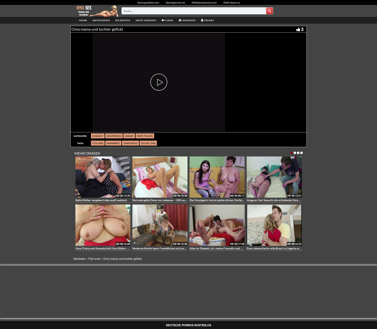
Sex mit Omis (148, 143)
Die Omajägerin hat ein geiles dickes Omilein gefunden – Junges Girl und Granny (238, 200)
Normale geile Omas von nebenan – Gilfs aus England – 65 (167, 200)
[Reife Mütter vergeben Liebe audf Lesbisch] (103, 177)
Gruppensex (114, 135)
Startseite (79, 259)
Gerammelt (113, 143)
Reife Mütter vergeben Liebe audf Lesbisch (101, 200)
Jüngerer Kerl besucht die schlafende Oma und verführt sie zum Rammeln (291, 200)
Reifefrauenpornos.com (204, 2)
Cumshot (97, 135)
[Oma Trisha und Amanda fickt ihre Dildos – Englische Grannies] (103, 225)
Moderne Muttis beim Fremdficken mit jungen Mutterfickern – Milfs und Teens (180, 248)
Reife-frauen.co (231, 2)
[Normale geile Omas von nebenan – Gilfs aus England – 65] (160, 177)
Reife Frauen (145, 135)
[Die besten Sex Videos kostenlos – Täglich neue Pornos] (97, 11)
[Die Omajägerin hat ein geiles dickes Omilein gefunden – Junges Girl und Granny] (217, 177)
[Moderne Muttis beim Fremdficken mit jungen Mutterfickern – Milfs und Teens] (160, 225)
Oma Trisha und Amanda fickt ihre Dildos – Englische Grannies (113, 248)
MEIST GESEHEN (146, 20)
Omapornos (130, 143)
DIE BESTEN (122, 20)
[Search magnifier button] (269, 10)
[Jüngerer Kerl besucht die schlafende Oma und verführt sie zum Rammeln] (274, 177)
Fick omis (97, 143)
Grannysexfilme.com (148, 2)
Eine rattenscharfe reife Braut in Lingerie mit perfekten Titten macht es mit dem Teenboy (300, 248)
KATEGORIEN (101, 20)
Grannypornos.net (175, 2)
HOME (83, 20)
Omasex (129, 135)
